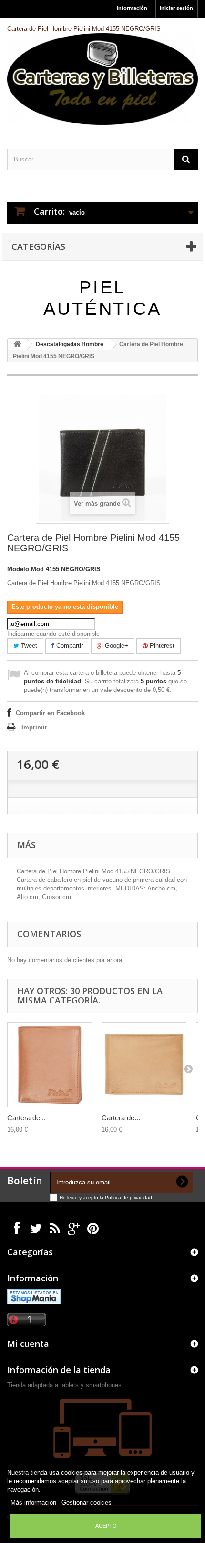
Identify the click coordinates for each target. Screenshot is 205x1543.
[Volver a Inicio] (17, 344)
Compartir (68, 645)
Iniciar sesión (176, 8)
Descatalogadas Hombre (69, 344)
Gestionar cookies (87, 1502)
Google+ (115, 645)
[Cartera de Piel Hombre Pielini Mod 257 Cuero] (144, 1064)
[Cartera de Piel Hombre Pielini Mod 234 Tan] (49, 1064)
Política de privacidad (128, 1197)
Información (132, 8)
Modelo (18, 569)
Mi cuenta (28, 1343)
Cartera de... (26, 1118)
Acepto (106, 1526)
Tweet (28, 645)
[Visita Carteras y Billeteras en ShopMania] (34, 1296)
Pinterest (161, 645)
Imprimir (34, 727)
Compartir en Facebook (50, 713)
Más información (34, 1502)
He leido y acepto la (82, 1197)
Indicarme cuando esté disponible (53, 633)
